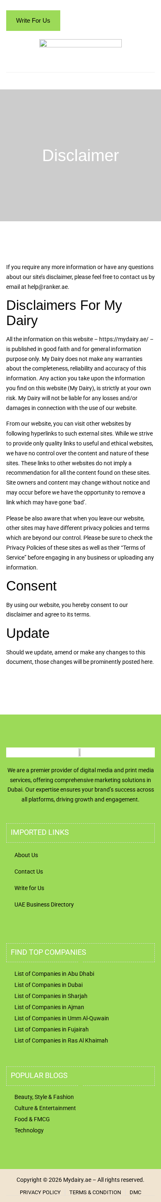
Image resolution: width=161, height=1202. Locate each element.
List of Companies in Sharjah (51, 996)
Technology (29, 1130)
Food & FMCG (32, 1119)
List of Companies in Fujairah (51, 1029)
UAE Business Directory (44, 904)
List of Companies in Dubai (48, 985)
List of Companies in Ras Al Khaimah (61, 1040)
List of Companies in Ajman (49, 1007)
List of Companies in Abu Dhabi (54, 973)
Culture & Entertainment (45, 1108)
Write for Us (29, 888)
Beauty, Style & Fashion (44, 1097)
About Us (26, 855)
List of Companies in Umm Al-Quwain (61, 1018)
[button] (147, 74)
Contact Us (28, 871)
